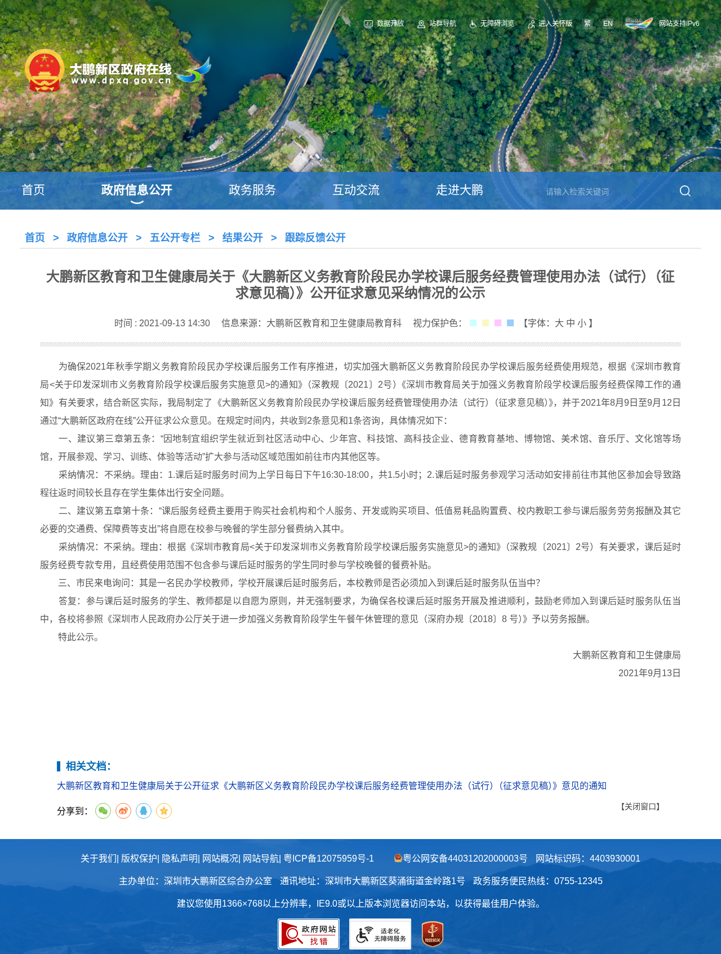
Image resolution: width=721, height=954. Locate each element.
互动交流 (356, 189)
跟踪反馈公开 (315, 237)
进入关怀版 (555, 24)
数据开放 (390, 24)
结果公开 (242, 237)
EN (608, 24)
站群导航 (442, 24)
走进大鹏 (459, 189)
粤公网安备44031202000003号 (465, 858)
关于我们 (99, 858)
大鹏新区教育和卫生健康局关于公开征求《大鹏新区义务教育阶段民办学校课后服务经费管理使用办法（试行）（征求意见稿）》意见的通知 (332, 786)
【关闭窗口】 (640, 806)
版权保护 (139, 858)
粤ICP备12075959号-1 (328, 858)
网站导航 (261, 858)
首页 (33, 189)
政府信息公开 (136, 189)
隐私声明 (180, 858)
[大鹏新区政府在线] (117, 93)
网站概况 (220, 858)
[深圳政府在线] (641, 24)
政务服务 (252, 189)
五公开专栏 (175, 237)
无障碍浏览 (497, 24)
